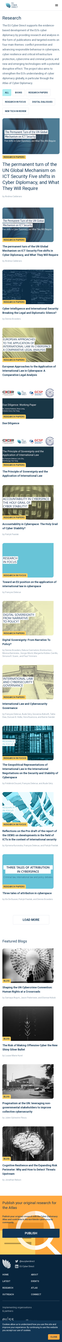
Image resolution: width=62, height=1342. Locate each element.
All (7, 92)
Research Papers (38, 92)
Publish (31, 1233)
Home (5, 1274)
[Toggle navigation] (56, 5)
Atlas (34, 1288)
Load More (31, 920)
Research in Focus (15, 102)
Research (7, 1288)
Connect (36, 1294)
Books (18, 92)
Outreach (8, 1294)
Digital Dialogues (42, 102)
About (34, 1274)
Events (35, 1281)
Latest (6, 1281)
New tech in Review (15, 111)
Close (53, 1337)
